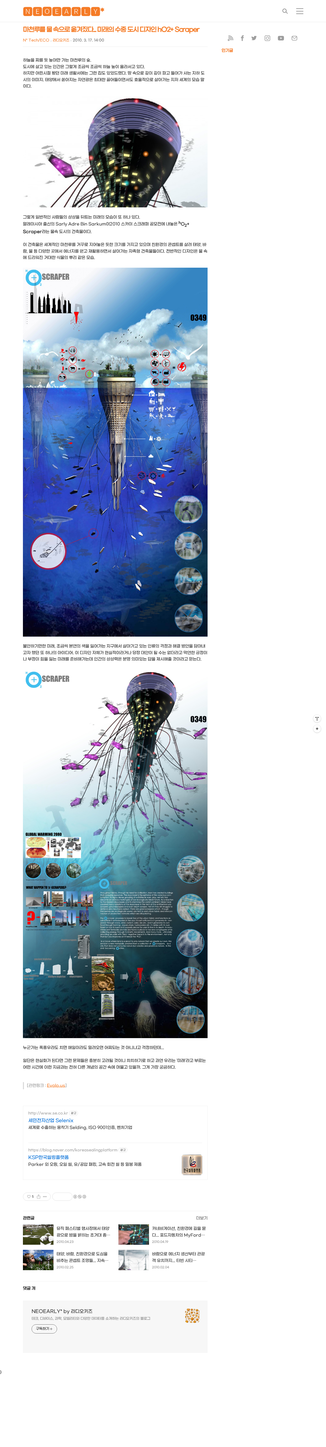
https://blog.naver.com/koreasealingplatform (72, 1150)
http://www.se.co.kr (48, 1113)
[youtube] (281, 39)
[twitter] (254, 39)
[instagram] (267, 39)
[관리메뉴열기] (317, 718)
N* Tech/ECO (36, 40)
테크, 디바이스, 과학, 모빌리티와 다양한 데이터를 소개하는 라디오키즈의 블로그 (91, 1318)
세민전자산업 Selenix (50, 1120)
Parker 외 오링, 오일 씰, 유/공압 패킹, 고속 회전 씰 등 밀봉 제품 (85, 1164)
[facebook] (242, 39)
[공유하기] (38, 1196)
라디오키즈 (61, 40)
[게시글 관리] (45, 1196)
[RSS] (230, 39)
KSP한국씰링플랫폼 (48, 1157)
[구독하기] (317, 729)
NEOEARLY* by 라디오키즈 (62, 1311)
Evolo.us (56, 1085)
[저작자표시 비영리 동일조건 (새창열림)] (79, 1197)
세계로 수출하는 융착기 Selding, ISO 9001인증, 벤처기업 (80, 1127)
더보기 (202, 1218)
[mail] (294, 39)
